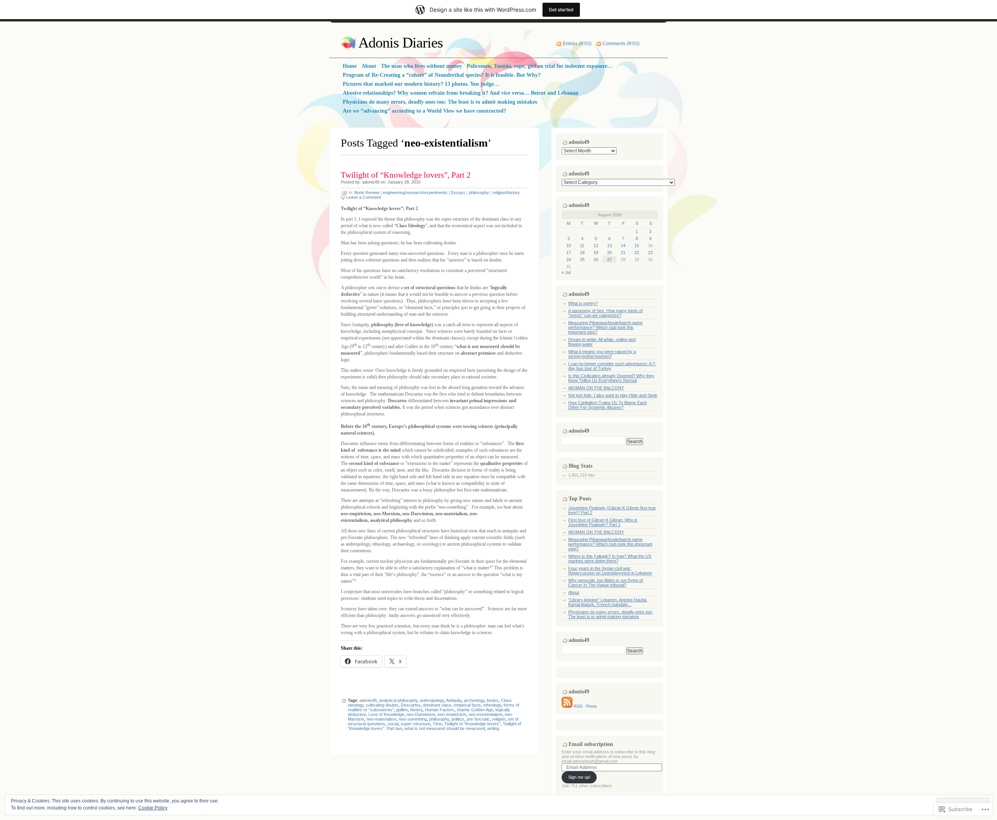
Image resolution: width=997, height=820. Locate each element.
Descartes (411, 705)
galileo (402, 709)
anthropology (432, 700)
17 (568, 252)
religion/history (506, 192)
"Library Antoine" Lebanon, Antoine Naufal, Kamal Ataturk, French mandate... (607, 602)
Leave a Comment (363, 197)
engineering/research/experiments (415, 192)
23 (650, 252)
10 (568, 245)
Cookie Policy (152, 808)
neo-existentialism (485, 714)
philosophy (479, 192)
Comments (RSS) (620, 43)
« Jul (566, 272)
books (492, 700)
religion (499, 719)
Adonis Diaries (400, 42)
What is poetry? (583, 303)
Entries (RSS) (577, 43)
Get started (561, 9)
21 (623, 252)
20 (609, 252)
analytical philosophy (398, 700)
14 (623, 245)
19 (596, 252)
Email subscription (591, 744)
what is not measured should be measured (445, 728)
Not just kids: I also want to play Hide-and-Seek (612, 395)
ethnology (492, 705)
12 (596, 245)
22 (636, 252)
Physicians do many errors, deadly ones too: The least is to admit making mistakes (610, 614)
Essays (458, 192)
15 (636, 245)
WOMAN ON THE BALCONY (596, 387)
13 (609, 245)
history (416, 709)
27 (609, 259)
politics (457, 719)
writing (493, 728)
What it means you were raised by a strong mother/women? (602, 354)
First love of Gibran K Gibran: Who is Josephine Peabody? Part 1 (603, 522)
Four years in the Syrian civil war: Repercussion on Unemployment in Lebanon (610, 570)
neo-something (413, 719)
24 (568, 259)
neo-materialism (381, 719)
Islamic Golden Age (475, 709)
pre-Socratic (478, 719)
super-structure (415, 723)
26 (596, 259)
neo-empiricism (451, 714)
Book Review (366, 192)
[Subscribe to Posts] (567, 706)
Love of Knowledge (386, 714)
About (573, 592)
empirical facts (467, 705)
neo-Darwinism (421, 714)
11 (582, 245)
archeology (474, 700)
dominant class (437, 705)
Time (437, 723)
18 (582, 252)
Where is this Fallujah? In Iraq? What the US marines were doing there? (609, 558)
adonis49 (370, 182)
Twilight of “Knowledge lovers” (472, 723)
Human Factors (439, 709)
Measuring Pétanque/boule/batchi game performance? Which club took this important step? (605, 327)
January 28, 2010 (404, 182)
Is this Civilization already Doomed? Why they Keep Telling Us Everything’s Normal (611, 378)
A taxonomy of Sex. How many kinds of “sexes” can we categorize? (605, 313)
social (393, 723)
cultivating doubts (382, 705)
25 (582, 259)
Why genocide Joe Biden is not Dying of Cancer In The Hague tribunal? (605, 582)
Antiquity (454, 700)
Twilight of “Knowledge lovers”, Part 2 (406, 175)
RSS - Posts (585, 706)
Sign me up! (579, 777)
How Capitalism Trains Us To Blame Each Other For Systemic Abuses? (607, 405)
